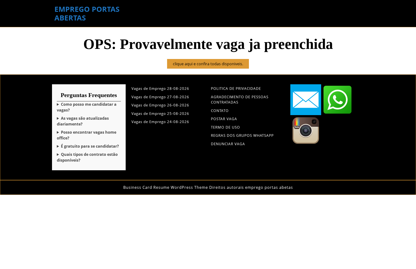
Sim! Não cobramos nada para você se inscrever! (88, 146)
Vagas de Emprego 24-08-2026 (160, 121)
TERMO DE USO (225, 127)
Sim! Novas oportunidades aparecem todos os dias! (87, 121)
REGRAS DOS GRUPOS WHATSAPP (242, 135)
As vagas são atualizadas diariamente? (83, 121)
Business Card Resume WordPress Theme (165, 187)
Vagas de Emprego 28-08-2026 (160, 88)
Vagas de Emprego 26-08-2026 (160, 105)
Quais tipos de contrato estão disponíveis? (87, 157)
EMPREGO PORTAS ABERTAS (87, 13)
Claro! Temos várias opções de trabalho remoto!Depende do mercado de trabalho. (87, 135)
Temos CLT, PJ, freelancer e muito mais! (87, 157)
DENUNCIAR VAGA (228, 143)
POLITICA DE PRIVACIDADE (236, 88)
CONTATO (220, 110)
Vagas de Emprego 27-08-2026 (160, 96)
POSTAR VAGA (224, 118)
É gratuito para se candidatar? (90, 146)
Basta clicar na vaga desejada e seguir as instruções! (88, 107)
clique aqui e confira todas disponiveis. (211, 65)
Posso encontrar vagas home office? (86, 135)
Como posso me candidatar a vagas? (87, 107)
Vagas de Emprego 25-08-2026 (160, 113)
